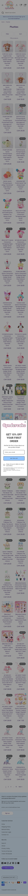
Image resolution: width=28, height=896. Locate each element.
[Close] (25, 422)
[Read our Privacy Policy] (24, 468)
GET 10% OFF (14, 458)
